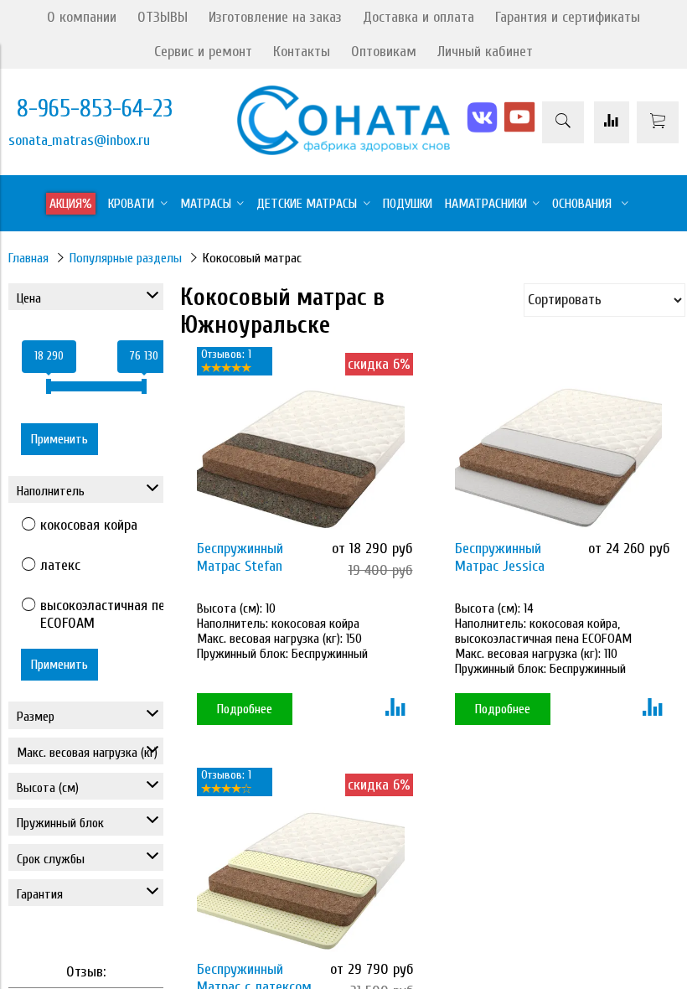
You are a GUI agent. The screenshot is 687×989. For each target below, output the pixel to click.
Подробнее (244, 709)
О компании (81, 17)
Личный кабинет (485, 51)
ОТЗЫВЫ (162, 17)
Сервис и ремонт (203, 51)
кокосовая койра (88, 525)
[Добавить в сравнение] (395, 709)
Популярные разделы (126, 258)
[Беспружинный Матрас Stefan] (301, 458)
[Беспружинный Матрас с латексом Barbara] (301, 879)
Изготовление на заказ (275, 17)
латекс (60, 565)
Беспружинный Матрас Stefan (240, 557)
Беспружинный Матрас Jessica (500, 557)
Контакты (301, 51)
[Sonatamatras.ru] (343, 150)
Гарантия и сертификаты (567, 17)
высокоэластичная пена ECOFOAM (109, 614)
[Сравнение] (611, 122)
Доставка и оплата (418, 17)
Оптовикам (383, 51)
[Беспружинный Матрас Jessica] (559, 458)
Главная (28, 258)
